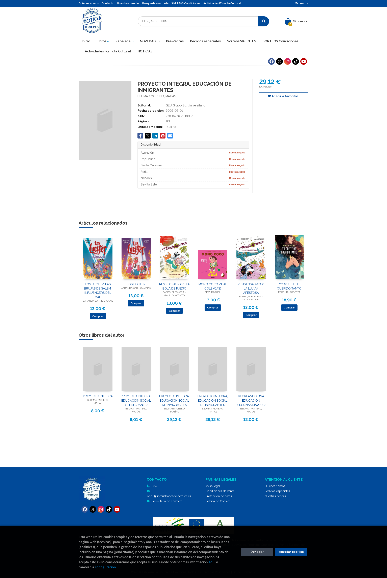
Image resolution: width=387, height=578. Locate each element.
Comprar (97, 316)
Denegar (257, 552)
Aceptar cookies (291, 552)
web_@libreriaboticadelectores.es (169, 496)
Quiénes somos (89, 3)
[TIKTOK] (295, 61)
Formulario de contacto (167, 501)
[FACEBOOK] (271, 61)
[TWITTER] (279, 61)
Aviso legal (213, 486)
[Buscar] (263, 21)
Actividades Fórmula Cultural (222, 3)
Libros (102, 41)
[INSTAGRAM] (287, 61)
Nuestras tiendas (128, 3)
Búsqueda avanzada (155, 3)
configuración (105, 567)
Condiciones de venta (220, 491)
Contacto (108, 3)
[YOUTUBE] (303, 61)
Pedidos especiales (277, 491)
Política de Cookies (218, 501)
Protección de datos (219, 496)
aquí (212, 562)
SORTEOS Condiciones (186, 3)
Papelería (123, 41)
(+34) (154, 486)
